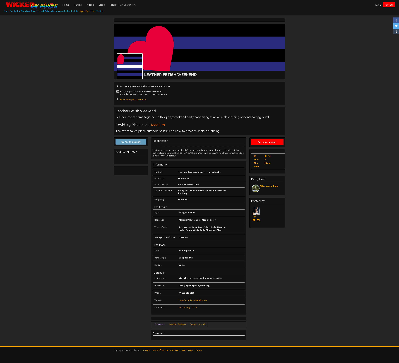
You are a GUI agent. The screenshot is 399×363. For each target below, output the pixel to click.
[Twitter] (396, 26)
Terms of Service (160, 350)
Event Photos (197, 324)
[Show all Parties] (259, 220)
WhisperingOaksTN (188, 307)
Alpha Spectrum (87, 10)
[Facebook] (396, 20)
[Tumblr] (396, 31)
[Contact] (254, 220)
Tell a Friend (267, 159)
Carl (254, 216)
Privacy (146, 350)
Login (378, 4)
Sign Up (389, 4)
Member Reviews (177, 324)
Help (190, 350)
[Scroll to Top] (392, 348)
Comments (159, 324)
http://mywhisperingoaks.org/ (193, 300)
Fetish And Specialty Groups (133, 99)
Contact (198, 350)
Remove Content (178, 350)
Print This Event (256, 163)
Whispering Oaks (269, 186)
